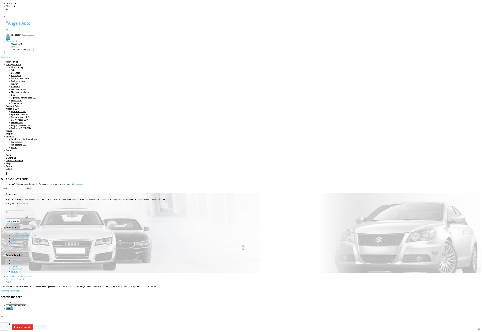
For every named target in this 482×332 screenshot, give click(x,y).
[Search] (8, 38)
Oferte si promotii (19, 260)
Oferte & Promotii (14, 160)
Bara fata (15, 72)
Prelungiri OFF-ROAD (21, 128)
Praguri (14, 83)
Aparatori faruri (18, 111)
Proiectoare (16, 142)
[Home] (18, 23)
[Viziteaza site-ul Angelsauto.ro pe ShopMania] (13, 222)
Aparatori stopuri (19, 114)
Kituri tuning (12, 61)
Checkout (10, 6)
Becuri (14, 147)
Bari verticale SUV (19, 119)
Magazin (10, 163)
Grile (13, 95)
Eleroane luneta (18, 89)
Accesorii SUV (12, 108)
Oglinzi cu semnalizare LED (23, 97)
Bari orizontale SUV (20, 117)
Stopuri (9, 133)
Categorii (5, 57)
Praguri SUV (17, 268)
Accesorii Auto (12, 106)
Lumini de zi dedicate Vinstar (24, 139)
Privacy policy (7, 290)
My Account (11, 41)
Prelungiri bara (18, 81)
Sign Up (30, 49)
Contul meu (11, 3)
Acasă (8, 155)
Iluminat (10, 136)
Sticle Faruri (16, 100)
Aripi (13, 70)
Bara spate (16, 75)
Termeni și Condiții (15, 279)
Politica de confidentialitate (23, 235)
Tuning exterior (13, 64)
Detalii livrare (17, 238)
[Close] (2, 316)
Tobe (8, 150)
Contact (9, 166)
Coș (8, 9)
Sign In (14, 46)
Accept (17, 290)
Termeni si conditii (19, 233)
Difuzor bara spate (20, 78)
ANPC (13, 241)
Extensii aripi (17, 122)
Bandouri (15, 86)
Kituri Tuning (17, 263)
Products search (14, 34)
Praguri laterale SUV (20, 125)
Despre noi (11, 157)
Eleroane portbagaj (20, 92)
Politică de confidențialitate (18, 276)
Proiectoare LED (18, 144)
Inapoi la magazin (22, 327)
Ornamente (16, 103)
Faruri (9, 131)
